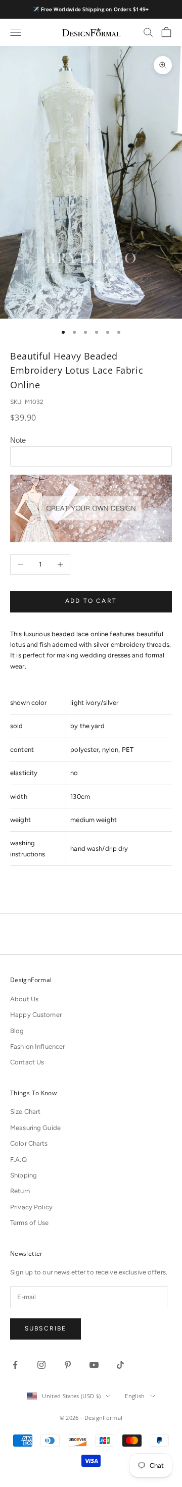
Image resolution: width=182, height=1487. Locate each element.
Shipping (23, 1175)
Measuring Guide (35, 1128)
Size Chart (25, 1111)
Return (20, 1191)
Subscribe (45, 1328)
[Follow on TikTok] (120, 1365)
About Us (24, 999)
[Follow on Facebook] (15, 1365)
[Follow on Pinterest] (68, 1365)
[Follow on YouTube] (94, 1365)
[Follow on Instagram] (41, 1365)
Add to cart (91, 600)
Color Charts (29, 1143)
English (135, 1396)
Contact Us (27, 1062)
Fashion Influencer (37, 1046)
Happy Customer (36, 1014)
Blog (17, 1031)
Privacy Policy (31, 1207)
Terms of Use (29, 1222)
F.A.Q (18, 1159)
